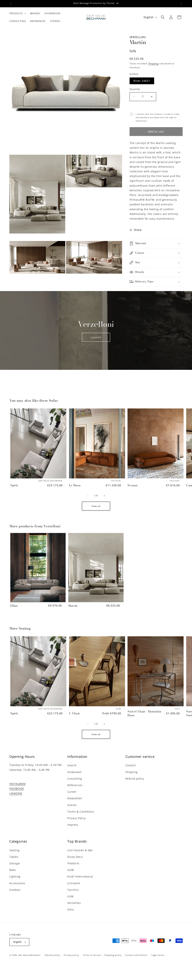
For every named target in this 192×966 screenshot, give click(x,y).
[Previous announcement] (11, 3)
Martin (73, 606)
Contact (130, 765)
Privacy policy (71, 955)
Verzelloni (138, 37)
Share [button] (138, 230)
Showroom (74, 772)
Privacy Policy (76, 818)
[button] (17, 13)
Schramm (73, 883)
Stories (72, 805)
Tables (13, 857)
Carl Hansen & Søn (80, 850)
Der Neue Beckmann (29, 955)
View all (96, 506)
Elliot (14, 606)
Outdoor (15, 890)
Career (71, 791)
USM (70, 896)
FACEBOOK (16, 788)
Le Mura (75, 485)
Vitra (70, 909)
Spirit (14, 485)
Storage (14, 863)
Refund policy (134, 778)
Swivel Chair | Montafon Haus (144, 713)
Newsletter (74, 798)
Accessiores (17, 883)
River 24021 (142, 81)
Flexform (73, 863)
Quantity (135, 89)
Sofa (133, 51)
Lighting (14, 876)
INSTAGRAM (17, 784)
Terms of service (92, 955)
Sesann (133, 485)
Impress (72, 824)
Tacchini (73, 890)
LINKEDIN (15, 793)
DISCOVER (96, 337)
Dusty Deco (74, 857)
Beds (12, 870)
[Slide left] (88, 496)
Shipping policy (113, 955)
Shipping (153, 63)
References (74, 785)
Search (72, 765)
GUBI (70, 870)
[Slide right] (104, 496)
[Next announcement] (181, 3)
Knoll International (80, 876)
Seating (14, 850)
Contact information (136, 955)
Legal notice (157, 955)
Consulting (74, 778)
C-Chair (74, 713)
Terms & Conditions (80, 811)
